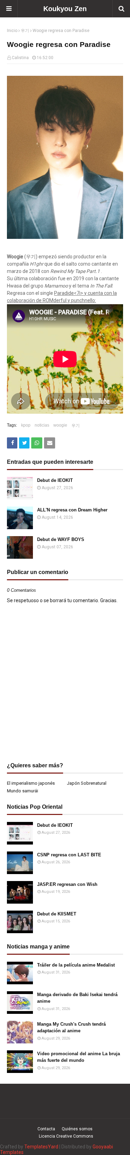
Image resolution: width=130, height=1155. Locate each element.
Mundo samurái (22, 790)
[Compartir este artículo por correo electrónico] (49, 443)
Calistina (20, 57)
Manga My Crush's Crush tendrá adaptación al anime (71, 1027)
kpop (26, 425)
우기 (25, 30)
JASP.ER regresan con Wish (67, 884)
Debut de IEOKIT (55, 480)
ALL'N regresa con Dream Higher (72, 509)
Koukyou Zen (65, 9)
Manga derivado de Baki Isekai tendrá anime (77, 998)
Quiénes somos (77, 1128)
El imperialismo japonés (31, 783)
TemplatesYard (41, 1146)
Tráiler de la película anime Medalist (76, 965)
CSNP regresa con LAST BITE (69, 854)
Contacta (46, 1128)
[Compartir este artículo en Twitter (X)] (24, 443)
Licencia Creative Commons (66, 1136)
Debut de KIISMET (56, 913)
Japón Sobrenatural (86, 783)
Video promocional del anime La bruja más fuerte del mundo (78, 1057)
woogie (60, 425)
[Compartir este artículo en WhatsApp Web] (36, 443)
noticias (42, 425)
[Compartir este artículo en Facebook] (12, 443)
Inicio (12, 30)
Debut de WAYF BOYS (60, 539)
